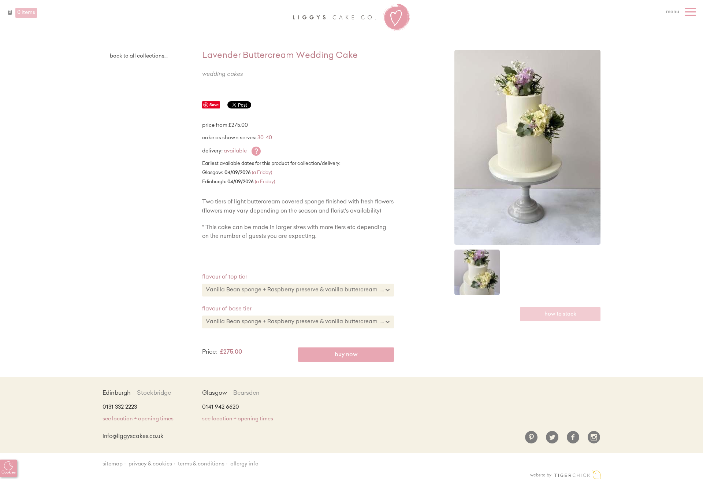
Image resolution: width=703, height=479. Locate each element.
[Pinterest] (531, 440)
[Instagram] (594, 440)
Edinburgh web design (577, 475)
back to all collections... (139, 56)
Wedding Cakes (222, 74)
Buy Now (346, 355)
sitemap (113, 464)
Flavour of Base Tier (227, 309)
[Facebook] (573, 440)
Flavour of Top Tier (224, 277)
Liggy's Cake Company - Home (351, 18)
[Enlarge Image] (527, 147)
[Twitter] (552, 440)
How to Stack (560, 314)
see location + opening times (138, 419)
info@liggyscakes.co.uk (133, 436)
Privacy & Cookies (150, 464)
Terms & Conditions (201, 464)
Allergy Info (244, 464)
